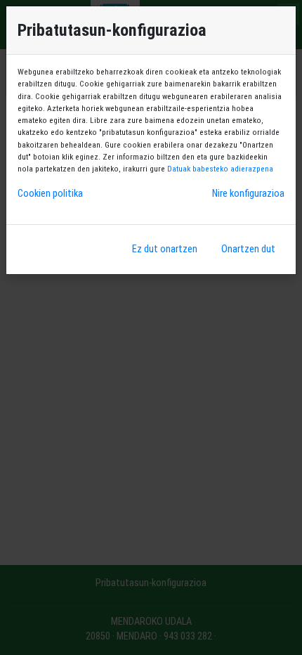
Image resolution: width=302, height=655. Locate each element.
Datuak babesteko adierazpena (220, 169)
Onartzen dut (248, 249)
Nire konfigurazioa (248, 194)
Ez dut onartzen (164, 249)
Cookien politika (50, 194)
